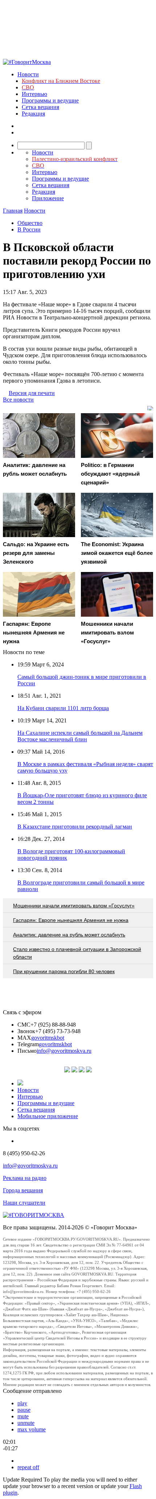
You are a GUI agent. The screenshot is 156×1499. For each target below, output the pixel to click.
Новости (28, 74)
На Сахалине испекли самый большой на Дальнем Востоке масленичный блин (80, 736)
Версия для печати (32, 393)
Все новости (18, 399)
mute (23, 1416)
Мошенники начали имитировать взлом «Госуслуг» (74, 905)
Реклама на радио (24, 1178)
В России (29, 229)
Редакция (33, 113)
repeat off (28, 1467)
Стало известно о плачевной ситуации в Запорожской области (77, 953)
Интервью (34, 94)
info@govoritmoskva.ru (64, 1051)
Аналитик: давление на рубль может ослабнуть (69, 935)
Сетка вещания (40, 107)
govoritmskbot (47, 1038)
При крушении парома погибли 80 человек (64, 971)
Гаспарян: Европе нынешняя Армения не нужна (70, 920)
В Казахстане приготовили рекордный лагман (74, 826)
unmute (25, 1423)
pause (23, 1410)
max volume (31, 1429)
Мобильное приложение (47, 1116)
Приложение (48, 198)
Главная (12, 210)
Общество (29, 223)
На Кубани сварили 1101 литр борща (63, 708)
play (22, 1403)
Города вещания (23, 1190)
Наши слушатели (24, 1203)
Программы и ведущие (50, 100)
